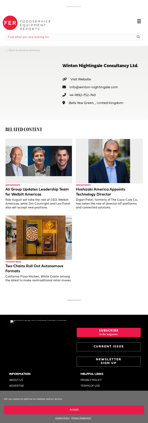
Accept (74, 409)
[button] (109, 332)
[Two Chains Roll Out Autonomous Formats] (39, 237)
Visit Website (81, 79)
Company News (13, 262)
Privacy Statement (81, 418)
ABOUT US (16, 380)
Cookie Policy (62, 418)
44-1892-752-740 (83, 95)
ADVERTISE (16, 386)
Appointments (12, 185)
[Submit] (138, 37)
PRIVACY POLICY (91, 380)
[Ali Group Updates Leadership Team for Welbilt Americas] (39, 161)
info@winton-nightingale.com (94, 87)
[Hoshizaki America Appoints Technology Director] (109, 161)
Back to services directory (24, 50)
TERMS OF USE (90, 386)
